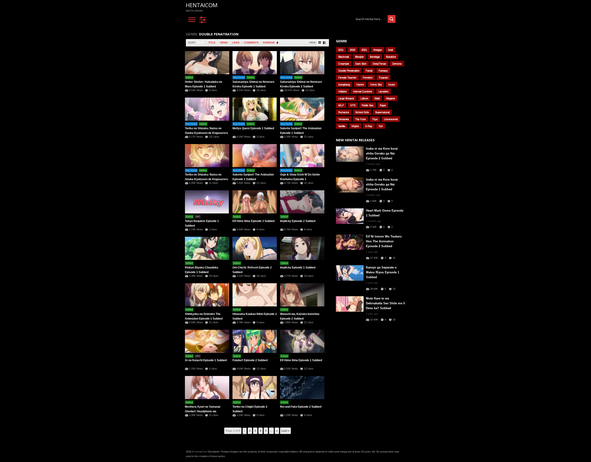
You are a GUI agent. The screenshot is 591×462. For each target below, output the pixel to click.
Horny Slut (376, 84)
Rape (383, 105)
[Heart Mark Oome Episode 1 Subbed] (350, 216)
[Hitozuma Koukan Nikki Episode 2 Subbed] (254, 295)
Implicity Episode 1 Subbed (297, 267)
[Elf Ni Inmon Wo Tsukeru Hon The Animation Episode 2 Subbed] (350, 242)
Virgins (355, 126)
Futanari (383, 77)
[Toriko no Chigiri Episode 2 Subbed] (254, 387)
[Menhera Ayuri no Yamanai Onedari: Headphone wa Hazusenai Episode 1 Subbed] (207, 387)
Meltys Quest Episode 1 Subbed (253, 128)
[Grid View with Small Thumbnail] (319, 42)
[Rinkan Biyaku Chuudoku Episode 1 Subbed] (207, 248)
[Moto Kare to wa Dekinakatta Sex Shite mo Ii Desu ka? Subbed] (350, 304)
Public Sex (368, 105)
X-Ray (368, 126)
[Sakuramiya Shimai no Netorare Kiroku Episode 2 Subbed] (302, 62)
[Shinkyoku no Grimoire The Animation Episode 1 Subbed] (207, 295)
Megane (390, 98)
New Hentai (238, 77)
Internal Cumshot (362, 91)
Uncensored (391, 119)
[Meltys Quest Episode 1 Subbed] (254, 109)
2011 (341, 49)
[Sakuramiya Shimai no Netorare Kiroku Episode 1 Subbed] (254, 62)
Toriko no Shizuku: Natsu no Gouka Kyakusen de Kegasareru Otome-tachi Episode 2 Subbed (206, 179)
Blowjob (359, 56)
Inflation (342, 91)
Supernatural (382, 112)
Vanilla (341, 126)
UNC (197, 217)
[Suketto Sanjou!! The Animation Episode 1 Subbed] (302, 109)
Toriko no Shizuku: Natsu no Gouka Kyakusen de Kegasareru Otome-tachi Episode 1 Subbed (206, 133)
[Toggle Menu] (192, 20)
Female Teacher (347, 77)
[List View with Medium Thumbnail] (324, 42)
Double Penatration (348, 70)
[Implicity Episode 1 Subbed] (302, 248)
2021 (364, 49)
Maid (377, 98)
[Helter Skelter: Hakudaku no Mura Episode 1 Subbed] (207, 62)
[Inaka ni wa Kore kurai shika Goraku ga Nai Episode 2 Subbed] (350, 154)
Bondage (375, 56)
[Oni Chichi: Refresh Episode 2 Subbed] (254, 248)
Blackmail (343, 56)
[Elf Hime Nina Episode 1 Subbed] (302, 341)
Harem (360, 84)
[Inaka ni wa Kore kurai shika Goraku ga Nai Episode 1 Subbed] (350, 185)
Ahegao (377, 49)
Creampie (343, 63)
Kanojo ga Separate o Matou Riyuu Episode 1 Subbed (382, 272)
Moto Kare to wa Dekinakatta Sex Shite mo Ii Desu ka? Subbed (385, 303)
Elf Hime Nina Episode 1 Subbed (301, 360)
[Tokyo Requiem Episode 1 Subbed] (207, 202)
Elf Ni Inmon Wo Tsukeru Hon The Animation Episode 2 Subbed (384, 241)
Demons (397, 63)
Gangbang (344, 84)
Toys (375, 119)
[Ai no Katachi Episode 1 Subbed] (207, 341)
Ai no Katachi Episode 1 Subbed (206, 360)
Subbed (189, 77)
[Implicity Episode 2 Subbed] (302, 202)
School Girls (362, 112)
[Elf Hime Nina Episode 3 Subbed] (254, 202)
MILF (341, 105)
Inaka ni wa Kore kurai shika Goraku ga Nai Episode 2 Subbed (382, 153)
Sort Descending (277, 42)
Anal (390, 49)
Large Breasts (346, 98)
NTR (353, 105)
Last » (285, 430)
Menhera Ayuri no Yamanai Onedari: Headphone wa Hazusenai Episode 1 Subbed (204, 411)
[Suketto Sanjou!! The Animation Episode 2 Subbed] (254, 155)
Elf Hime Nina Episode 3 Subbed (253, 221)
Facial (369, 70)
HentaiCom (201, 5)
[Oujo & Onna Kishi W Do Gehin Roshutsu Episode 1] (302, 155)
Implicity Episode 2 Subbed (297, 221)
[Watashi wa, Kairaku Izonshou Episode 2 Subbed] (302, 295)
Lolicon (364, 98)
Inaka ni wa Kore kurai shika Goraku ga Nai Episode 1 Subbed (382, 184)
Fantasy (383, 70)
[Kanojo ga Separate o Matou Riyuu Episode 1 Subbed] (350, 273)
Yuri (381, 126)
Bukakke (391, 56)
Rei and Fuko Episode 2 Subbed (300, 406)
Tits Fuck (360, 119)
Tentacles (343, 119)
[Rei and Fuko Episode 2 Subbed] (302, 387)
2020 (352, 49)
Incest (391, 84)
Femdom (368, 77)
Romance (343, 112)
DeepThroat (379, 63)
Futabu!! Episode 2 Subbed (250, 360)
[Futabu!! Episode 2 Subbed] (254, 341)
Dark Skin (360, 63)
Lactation (383, 91)
